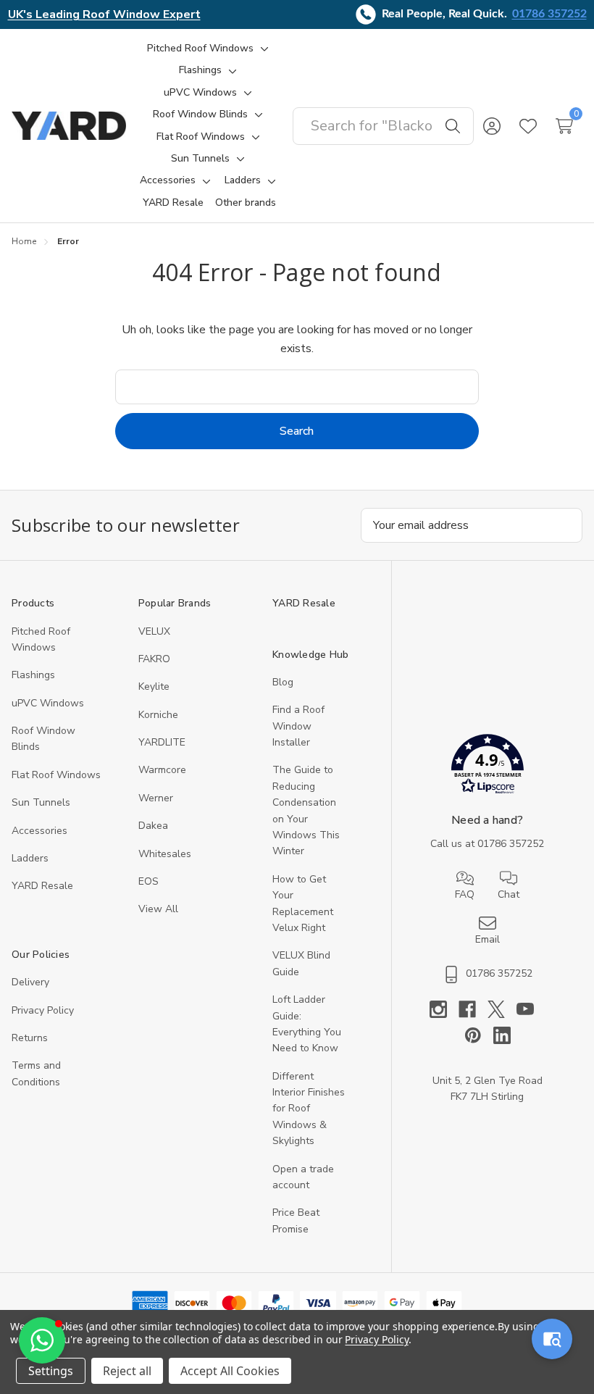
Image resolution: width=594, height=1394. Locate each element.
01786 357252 (549, 14)
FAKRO (154, 659)
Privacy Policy (43, 1010)
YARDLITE (161, 742)
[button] (487, 767)
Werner (155, 798)
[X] (502, 1009)
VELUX (154, 631)
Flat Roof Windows (56, 775)
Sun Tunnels (41, 802)
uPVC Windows (48, 703)
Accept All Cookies (230, 1371)
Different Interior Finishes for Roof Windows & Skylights (308, 1108)
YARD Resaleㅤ (42, 886)
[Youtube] (530, 1009)
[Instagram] (444, 1009)
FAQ (464, 894)
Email (487, 939)
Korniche (158, 715)
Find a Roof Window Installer (298, 726)
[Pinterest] (478, 1035)
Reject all (127, 1371)
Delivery (30, 982)
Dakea (153, 825)
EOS (148, 881)
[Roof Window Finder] (552, 1339)
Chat (508, 894)
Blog (282, 682)
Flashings (33, 675)
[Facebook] (473, 1009)
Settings (50, 1371)
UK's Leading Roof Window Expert (104, 14)
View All (158, 909)
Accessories (39, 831)
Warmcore (162, 770)
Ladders (30, 858)
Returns (30, 1038)
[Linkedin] (502, 1035)
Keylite (154, 686)
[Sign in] (492, 126)
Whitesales (164, 854)
